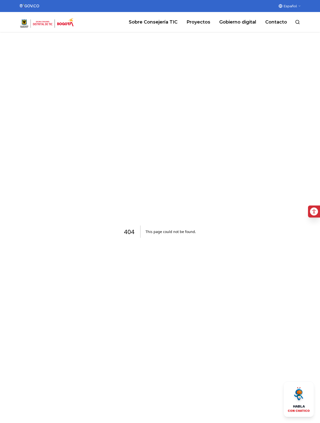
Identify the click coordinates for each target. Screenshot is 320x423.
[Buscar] (297, 22)
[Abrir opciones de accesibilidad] (314, 211)
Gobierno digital (237, 22)
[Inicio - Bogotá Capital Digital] (47, 22)
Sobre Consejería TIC (153, 22)
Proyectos (198, 22)
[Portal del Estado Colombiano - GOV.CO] (29, 6)
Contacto (276, 22)
